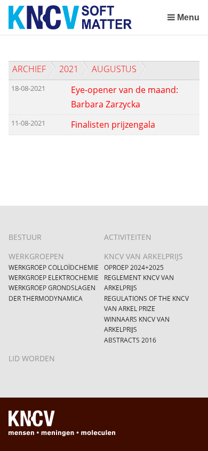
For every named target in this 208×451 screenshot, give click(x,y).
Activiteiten (127, 237)
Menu (188, 17)
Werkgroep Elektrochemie (54, 278)
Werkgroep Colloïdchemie (54, 267)
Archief (29, 69)
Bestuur (25, 237)
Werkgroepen (36, 256)
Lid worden (32, 358)
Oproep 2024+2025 (134, 267)
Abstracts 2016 (130, 340)
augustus (114, 69)
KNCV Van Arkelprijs (143, 256)
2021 (68, 69)
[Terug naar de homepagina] (86, 17)
